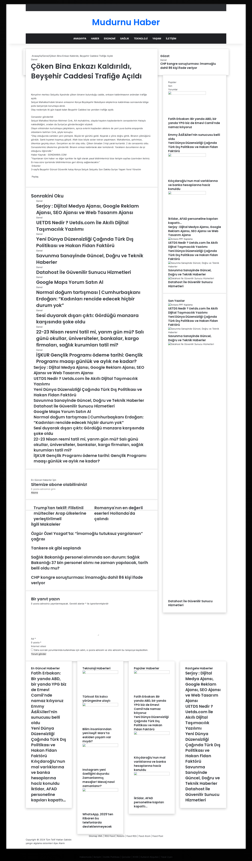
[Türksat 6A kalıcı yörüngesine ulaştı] (100, 673)
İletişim (171, 38)
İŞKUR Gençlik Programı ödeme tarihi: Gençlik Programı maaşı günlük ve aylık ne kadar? (89, 358)
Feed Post (157, 836)
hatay (71, 169)
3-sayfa (35, 169)
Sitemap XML (96, 836)
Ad (33, 638)
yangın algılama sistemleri (39, 843)
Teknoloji (141, 38)
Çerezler (126, 857)
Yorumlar (173, 89)
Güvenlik (62, 169)
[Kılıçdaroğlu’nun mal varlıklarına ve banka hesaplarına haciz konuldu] (187, 155)
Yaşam (156, 38)
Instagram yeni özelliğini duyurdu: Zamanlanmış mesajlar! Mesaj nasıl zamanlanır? (98, 778)
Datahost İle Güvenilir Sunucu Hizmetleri (83, 272)
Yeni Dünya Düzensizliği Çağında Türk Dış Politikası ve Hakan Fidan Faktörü (85, 242)
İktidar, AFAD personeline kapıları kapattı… (193, 221)
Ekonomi (109, 38)
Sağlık (124, 38)
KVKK (136, 857)
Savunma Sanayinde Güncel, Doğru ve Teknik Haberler (189, 272)
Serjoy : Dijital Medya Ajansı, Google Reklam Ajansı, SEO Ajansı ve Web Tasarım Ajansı (87, 209)
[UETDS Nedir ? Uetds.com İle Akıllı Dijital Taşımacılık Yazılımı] (180, 239)
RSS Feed (110, 836)
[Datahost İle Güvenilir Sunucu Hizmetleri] (191, 278)
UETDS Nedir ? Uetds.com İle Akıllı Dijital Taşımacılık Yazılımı (82, 225)
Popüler (172, 82)
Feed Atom (144, 836)
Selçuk (84, 169)
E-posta (36, 642)
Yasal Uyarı (166, 857)
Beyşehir (44, 169)
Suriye (114, 169)
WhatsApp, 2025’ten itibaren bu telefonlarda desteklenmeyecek (97, 820)
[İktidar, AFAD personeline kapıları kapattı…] (187, 193)
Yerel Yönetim (133, 169)
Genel (45, 55)
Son (170, 85)
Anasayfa (79, 38)
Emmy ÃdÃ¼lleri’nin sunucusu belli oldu (194, 137)
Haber (95, 38)
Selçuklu (93, 169)
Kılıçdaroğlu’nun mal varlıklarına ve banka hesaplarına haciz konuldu (193, 185)
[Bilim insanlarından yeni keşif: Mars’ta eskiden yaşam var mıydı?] (100, 705)
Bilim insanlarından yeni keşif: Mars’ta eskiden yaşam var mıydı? (96, 735)
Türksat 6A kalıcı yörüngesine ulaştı (96, 699)
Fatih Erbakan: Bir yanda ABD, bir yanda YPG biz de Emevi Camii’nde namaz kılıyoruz (194, 123)
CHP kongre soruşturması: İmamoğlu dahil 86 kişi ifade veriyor (188, 66)
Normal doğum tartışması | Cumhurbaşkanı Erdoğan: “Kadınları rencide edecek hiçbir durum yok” (88, 298)
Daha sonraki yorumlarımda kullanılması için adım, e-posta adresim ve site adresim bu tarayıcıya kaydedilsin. (91, 650)
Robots (120, 836)
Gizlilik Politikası (111, 857)
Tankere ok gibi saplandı (56, 548)
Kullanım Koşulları (150, 857)
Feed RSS (132, 836)
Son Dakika (104, 169)
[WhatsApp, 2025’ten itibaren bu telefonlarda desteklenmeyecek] (100, 790)
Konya (77, 169)
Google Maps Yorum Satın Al (69, 282)
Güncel (53, 169)
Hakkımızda (86, 857)
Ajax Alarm (59, 843)
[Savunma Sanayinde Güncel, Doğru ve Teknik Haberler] (194, 266)
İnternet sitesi (38, 646)
